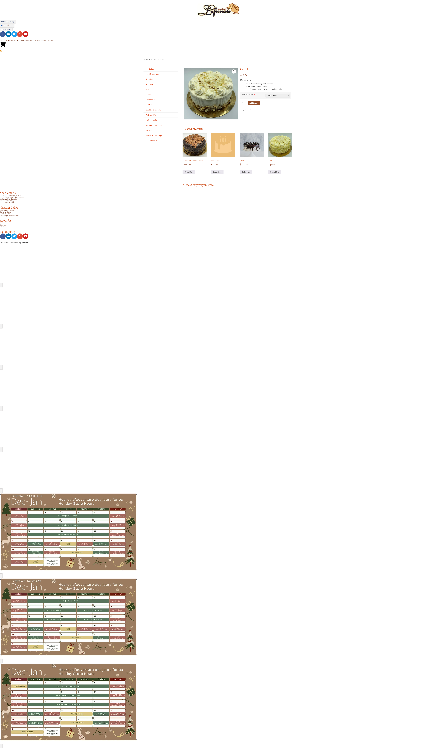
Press (2, 227)
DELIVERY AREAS (7, 203)
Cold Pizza (150, 105)
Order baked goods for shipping (12, 197)
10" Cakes (150, 69)
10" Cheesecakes (152, 74)
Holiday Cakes (48, 40)
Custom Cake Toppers (8, 201)
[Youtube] (25, 34)
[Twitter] (14, 34)
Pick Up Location (248, 94)
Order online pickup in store (10, 195)
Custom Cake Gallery (25, 40)
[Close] (1, 285)
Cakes (148, 95)
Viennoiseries (151, 141)
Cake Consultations (7, 210)
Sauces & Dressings (154, 136)
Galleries (12, 40)
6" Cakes (149, 79)
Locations (39, 40)
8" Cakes (154, 59)
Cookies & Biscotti (153, 110)
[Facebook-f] (3, 34)
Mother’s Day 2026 (154, 125)
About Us (3, 40)
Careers (3, 225)
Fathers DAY (151, 115)
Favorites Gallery (6, 212)
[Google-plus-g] (20, 34)
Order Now (188, 172)
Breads (148, 89)
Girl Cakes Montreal (7, 214)
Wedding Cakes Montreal (9, 216)
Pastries (149, 130)
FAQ (1, 223)
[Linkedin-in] (8, 34)
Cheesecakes (151, 100)
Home (146, 59)
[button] (7, 26)
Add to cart (254, 103)
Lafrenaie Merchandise (8, 199)
